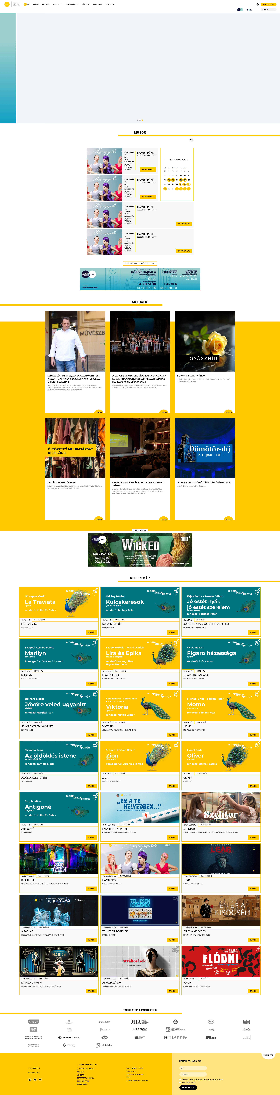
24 (177, 184)
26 (185, 184)
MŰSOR (36, 4)
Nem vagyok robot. (188, 1082)
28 (165, 189)
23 (173, 184)
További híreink (140, 531)
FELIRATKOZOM (188, 1087)
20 (189, 180)
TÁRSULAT (86, 4)
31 (165, 171)
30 (173, 189)
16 (173, 180)
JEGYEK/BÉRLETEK (72, 4)
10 (177, 175)
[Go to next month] (188, 159)
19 (185, 180)
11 (181, 175)
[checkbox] (180, 1079)
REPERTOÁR (57, 4)
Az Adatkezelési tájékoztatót (192, 1079)
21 (165, 184)
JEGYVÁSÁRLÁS (268, 4)
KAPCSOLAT (97, 4)
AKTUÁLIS (45, 4)
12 (185, 175)
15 (169, 180)
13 (189, 175)
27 (189, 184)
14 (165, 180)
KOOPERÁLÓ (110, 4)
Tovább (91, 632)
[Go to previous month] (165, 159)
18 (181, 180)
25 (181, 184)
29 (169, 189)
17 (177, 180)
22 (169, 184)
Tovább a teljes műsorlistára (140, 263)
